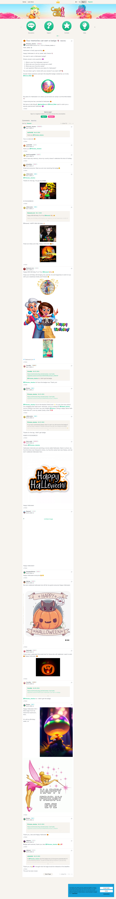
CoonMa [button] (28, 365)
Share (25, 109)
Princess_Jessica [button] (31, 43)
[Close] (112, 885)
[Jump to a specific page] (73, 123)
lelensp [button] (28, 581)
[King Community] (58, 2)
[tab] (57, 36)
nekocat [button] (28, 840)
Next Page (48, 874)
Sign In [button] (44, 116)
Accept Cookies (106, 888)
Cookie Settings (106, 893)
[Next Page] (71, 123)
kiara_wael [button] (29, 441)
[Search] (79, 2)
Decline (106, 891)
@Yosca (52, 408)
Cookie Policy (74, 893)
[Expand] (48, 220)
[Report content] (72, 41)
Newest (29, 123)
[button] (24, 44)
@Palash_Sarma (65, 406)
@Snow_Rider (27, 75)
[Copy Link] (54, 45)
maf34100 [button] (30, 132)
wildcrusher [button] (29, 174)
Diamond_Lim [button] (31, 213)
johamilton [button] (29, 164)
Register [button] (51, 116)
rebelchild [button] (30, 856)
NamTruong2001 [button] (31, 154)
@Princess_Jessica (38, 135)
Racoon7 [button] (28, 511)
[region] (91, 890)
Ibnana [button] (28, 388)
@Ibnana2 (47, 215)
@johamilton (41, 104)
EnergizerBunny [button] (30, 571)
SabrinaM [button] (28, 650)
